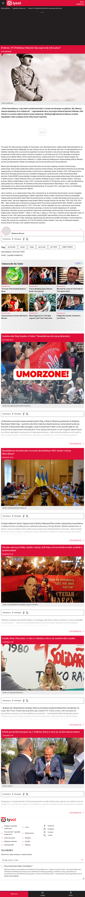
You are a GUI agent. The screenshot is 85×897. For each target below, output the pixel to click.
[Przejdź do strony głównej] (14, 3)
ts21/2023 (53, 247)
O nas (27, 827)
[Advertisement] (42, 28)
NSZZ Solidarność (80, 3)
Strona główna (5, 8)
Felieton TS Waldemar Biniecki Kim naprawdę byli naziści (45, 8)
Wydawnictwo (29, 833)
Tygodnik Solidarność (19, 8)
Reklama (27, 845)
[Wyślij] (82, 860)
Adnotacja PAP (9, 845)
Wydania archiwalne (10, 841)
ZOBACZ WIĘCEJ (67, 247)
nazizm (22, 247)
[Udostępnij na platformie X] (27, 239)
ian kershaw (11, 247)
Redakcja (28, 838)
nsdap (32, 247)
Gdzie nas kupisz (9, 838)
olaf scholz (42, 247)
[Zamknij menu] (3, 3)
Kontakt (27, 841)
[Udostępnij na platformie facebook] (23, 239)
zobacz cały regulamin (11, 876)
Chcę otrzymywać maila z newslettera (18, 866)
